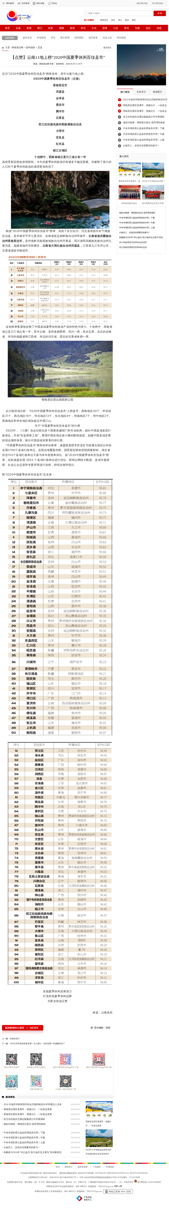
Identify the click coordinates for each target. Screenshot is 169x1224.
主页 (7, 47)
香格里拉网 (17, 47)
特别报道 (121, 37)
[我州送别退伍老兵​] (129, 192)
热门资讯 (125, 92)
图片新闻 (65, 37)
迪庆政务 (93, 37)
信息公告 (107, 37)
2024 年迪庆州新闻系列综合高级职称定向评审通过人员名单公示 (145, 100)
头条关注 (141, 92)
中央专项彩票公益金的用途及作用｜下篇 (24, 1132)
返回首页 (107, 47)
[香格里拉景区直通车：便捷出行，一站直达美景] (99, 1110)
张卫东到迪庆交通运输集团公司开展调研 (24, 1119)
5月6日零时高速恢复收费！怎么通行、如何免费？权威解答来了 (37, 1043)
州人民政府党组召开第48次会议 (133, 247)
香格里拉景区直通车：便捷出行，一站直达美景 (28, 1109)
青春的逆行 (15, 1038)
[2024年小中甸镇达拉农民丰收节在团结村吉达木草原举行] (99, 1138)
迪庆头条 (27, 37)
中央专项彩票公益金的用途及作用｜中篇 (24, 1137)
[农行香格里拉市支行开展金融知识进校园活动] (152, 192)
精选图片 (157, 92)
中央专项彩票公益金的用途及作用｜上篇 (24, 1142)
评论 (53, 37)
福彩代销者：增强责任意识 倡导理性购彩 (25, 1124)
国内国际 (9, 38)
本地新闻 (41, 37)
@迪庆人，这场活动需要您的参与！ (22, 1147)
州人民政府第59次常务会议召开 (133, 242)
